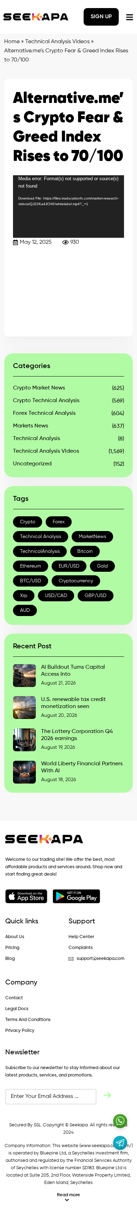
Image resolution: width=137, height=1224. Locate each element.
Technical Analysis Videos (57, 42)
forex (59, 521)
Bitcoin (85, 551)
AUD (25, 610)
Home (12, 42)
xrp (23, 595)
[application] (68, 206)
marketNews (92, 536)
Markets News (30, 426)
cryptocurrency (76, 580)
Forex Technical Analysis (44, 413)
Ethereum (30, 566)
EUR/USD (69, 566)
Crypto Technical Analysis (46, 401)
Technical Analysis (36, 438)
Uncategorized (32, 464)
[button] (68, 1197)
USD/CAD (56, 595)
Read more (68, 1195)
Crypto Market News (39, 388)
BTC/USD (30, 580)
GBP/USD (95, 595)
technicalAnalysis (40, 551)
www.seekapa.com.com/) (106, 1146)
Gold (102, 566)
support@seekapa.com (100, 958)
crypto (27, 521)
